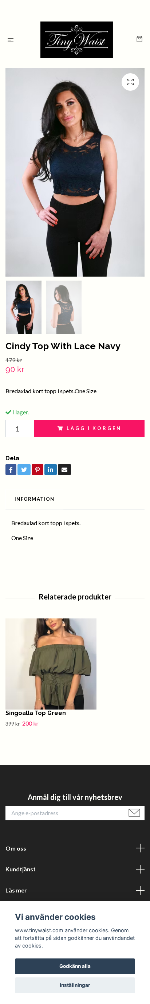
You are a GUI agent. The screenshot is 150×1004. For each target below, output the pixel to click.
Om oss (15, 848)
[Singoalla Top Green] (75, 664)
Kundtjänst (20, 869)
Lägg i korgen (94, 428)
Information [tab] (34, 499)
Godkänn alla (75, 966)
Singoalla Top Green (35, 713)
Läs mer (16, 890)
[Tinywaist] (76, 40)
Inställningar (75, 985)
